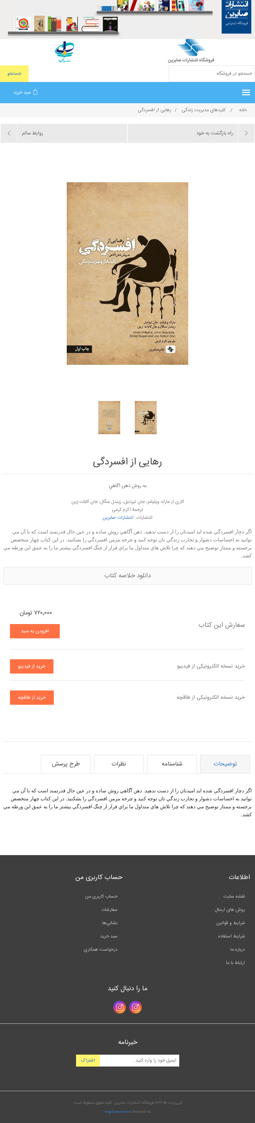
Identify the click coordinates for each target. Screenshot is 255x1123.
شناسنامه (172, 764)
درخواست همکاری (101, 950)
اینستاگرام (135, 1007)
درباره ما (237, 950)
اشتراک (88, 1061)
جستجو (14, 74)
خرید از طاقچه (32, 697)
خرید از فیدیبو (31, 666)
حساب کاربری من (101, 897)
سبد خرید (109, 936)
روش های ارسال (230, 910)
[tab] (225, 764)
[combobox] (212, 73)
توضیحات (225, 764)
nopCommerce (118, 1112)
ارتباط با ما (235, 963)
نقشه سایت (234, 897)
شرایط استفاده (231, 936)
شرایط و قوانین (230, 923)
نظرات (119, 764)
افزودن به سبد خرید (35, 632)
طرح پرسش (66, 764)
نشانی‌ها (110, 923)
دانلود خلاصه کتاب (127, 576)
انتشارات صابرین (118, 518)
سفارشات (109, 910)
